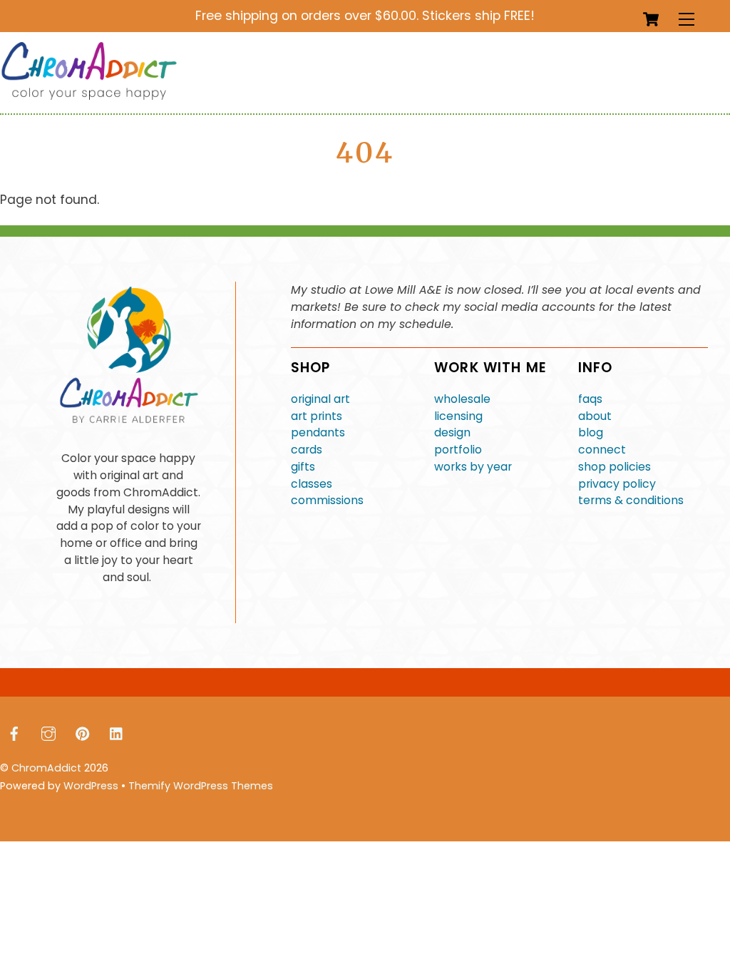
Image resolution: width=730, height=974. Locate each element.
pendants (318, 432)
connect (602, 449)
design (452, 432)
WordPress (90, 786)
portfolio (458, 449)
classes (311, 484)
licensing (458, 416)
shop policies (614, 466)
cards (306, 449)
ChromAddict (46, 768)
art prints (316, 416)
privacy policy (617, 484)
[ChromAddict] (89, 96)
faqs (590, 399)
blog (590, 432)
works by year (473, 466)
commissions (327, 500)
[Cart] (651, 19)
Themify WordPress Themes (200, 786)
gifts (303, 466)
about (595, 416)
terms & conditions (631, 500)
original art (320, 399)
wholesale (462, 399)
